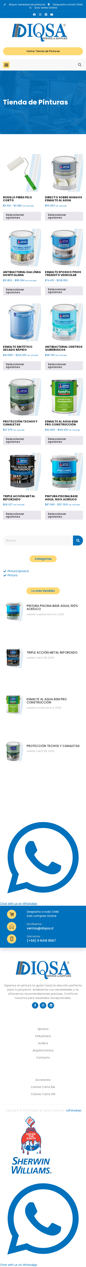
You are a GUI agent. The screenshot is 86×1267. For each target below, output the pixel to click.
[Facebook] (34, 14)
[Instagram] (40, 14)
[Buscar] (78, 540)
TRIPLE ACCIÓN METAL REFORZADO (52, 652)
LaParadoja (73, 1110)
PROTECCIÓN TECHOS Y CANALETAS (53, 746)
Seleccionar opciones (15, 216)
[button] (6, 65)
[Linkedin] (46, 14)
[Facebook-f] (35, 1005)
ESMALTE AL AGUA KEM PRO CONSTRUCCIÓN (47, 701)
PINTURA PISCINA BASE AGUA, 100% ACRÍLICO (52, 607)
